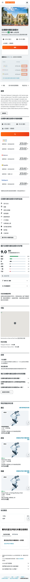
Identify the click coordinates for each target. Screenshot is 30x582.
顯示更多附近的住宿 (24, 407)
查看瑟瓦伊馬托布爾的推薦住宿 (22, 471)
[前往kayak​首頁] (10, 2)
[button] (2, 2)
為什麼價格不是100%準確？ (9, 569)
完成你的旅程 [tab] (6, 534)
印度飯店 (22, 577)
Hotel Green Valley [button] (6, 459)
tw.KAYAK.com (7, 577)
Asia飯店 (17, 577)
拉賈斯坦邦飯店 (5, 578)
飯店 (12, 577)
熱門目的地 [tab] (15, 534)
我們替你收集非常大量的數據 (10, 566)
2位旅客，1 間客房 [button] (8, 43)
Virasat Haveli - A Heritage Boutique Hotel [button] (12, 493)
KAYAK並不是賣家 (7, 563)
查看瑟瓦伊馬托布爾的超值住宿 (22, 438)
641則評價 (16, 32)
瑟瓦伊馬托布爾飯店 (9, 543)
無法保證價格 (20, 558)
